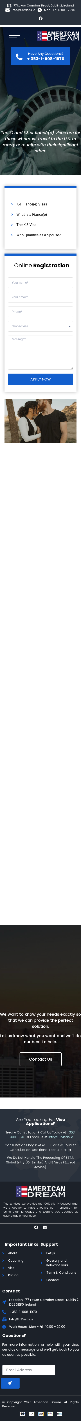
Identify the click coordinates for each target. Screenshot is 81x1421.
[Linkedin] (45, 1227)
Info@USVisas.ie (60, 1137)
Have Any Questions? (45, 53)
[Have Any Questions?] (19, 55)
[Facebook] (40, 18)
